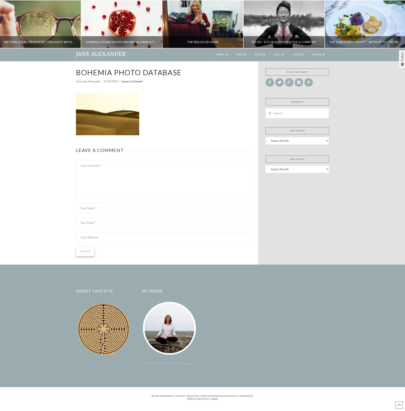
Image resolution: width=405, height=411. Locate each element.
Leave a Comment (132, 81)
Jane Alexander (101, 54)
